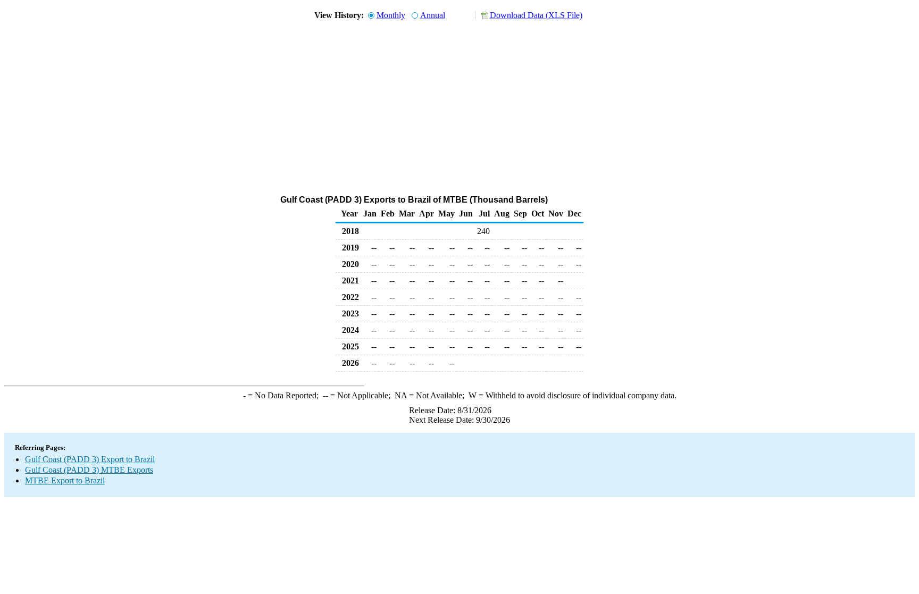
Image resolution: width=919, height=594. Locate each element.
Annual (432, 15)
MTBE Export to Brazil (65, 480)
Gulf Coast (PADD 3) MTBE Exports (89, 469)
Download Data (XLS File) (536, 15)
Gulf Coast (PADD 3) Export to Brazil (90, 459)
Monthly (391, 15)
